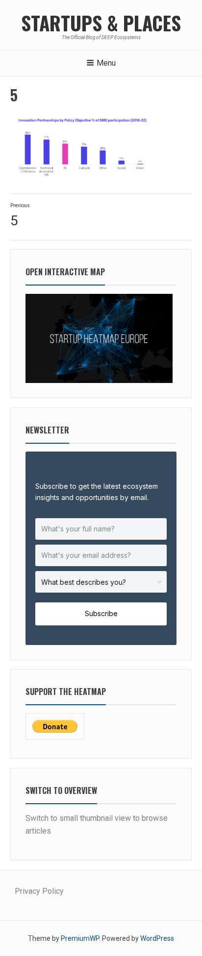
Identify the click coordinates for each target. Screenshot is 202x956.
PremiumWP (80, 938)
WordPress (157, 938)
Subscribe (101, 613)
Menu (106, 63)
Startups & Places (101, 22)
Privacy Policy (39, 891)
